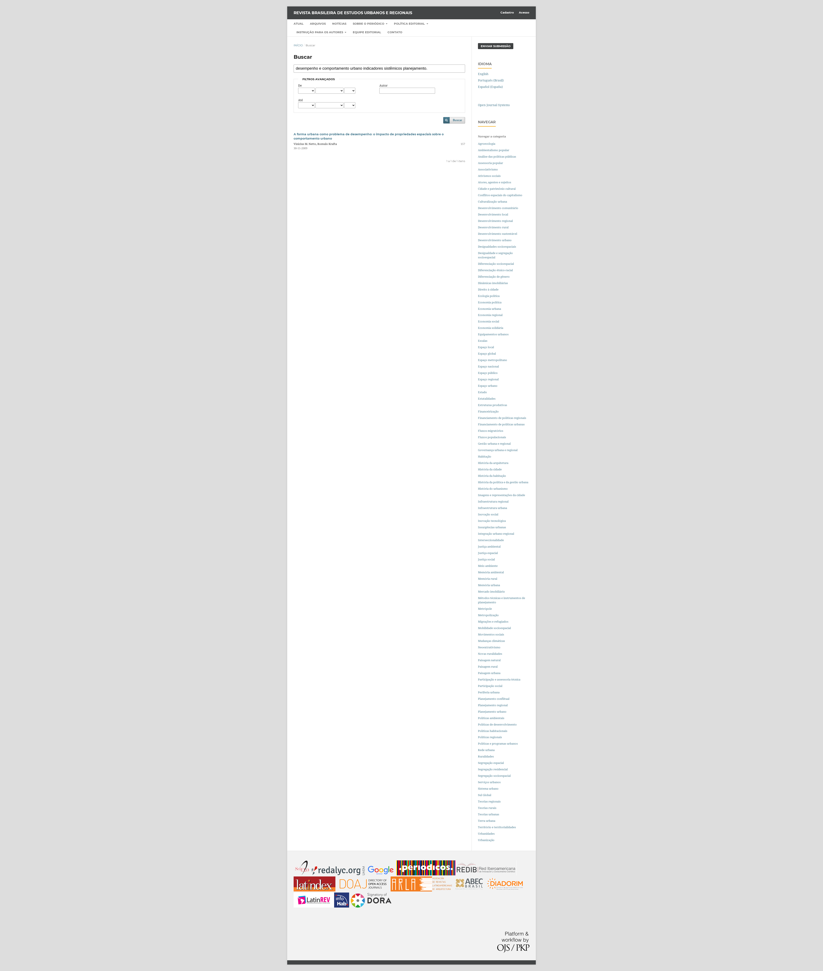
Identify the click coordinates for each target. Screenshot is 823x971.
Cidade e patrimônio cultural (497, 189)
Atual (298, 23)
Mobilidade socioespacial (494, 628)
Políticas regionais (490, 737)
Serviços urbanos (489, 782)
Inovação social (488, 514)
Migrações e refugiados (493, 621)
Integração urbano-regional (496, 534)
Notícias (339, 23)
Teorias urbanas (488, 814)
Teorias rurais (487, 808)
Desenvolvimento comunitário (498, 208)
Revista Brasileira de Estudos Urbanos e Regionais (353, 13)
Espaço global (487, 353)
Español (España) (490, 87)
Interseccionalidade (491, 540)
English (483, 74)
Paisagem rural (488, 666)
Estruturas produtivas (492, 405)
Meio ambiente (488, 566)
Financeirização (488, 411)
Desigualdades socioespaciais (497, 246)
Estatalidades (487, 398)
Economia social (489, 321)
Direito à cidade (488, 289)
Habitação (484, 456)
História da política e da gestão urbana (503, 482)
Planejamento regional (493, 705)
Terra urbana (486, 821)
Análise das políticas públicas (497, 156)
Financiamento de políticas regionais (502, 418)
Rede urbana (486, 750)
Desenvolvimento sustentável (497, 234)
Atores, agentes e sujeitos (494, 182)
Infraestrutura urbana (492, 508)
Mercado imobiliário (491, 591)
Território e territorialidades (497, 827)
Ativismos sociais (489, 176)
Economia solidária (490, 328)
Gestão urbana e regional (494, 444)
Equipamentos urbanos (493, 334)
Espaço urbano (487, 386)
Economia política (490, 302)
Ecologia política (489, 296)
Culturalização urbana (492, 201)
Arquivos (318, 23)
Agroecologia (487, 144)
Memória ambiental (491, 572)
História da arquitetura (493, 463)
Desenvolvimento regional (495, 221)
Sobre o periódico (369, 23)
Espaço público (488, 373)
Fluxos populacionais (492, 437)
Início (298, 45)
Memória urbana (489, 585)
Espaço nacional (488, 366)
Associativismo (488, 169)
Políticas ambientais (491, 718)
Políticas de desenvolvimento (497, 724)
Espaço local (486, 347)
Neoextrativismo (489, 647)
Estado (482, 392)
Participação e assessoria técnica (499, 679)
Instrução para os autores (320, 32)
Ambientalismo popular (493, 150)
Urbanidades (486, 834)
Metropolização (488, 615)
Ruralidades (486, 756)
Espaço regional (488, 379)
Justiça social (486, 559)
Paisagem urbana (489, 673)
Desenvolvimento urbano (495, 240)
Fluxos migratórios (490, 431)
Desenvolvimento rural (493, 227)
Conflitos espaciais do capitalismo (500, 195)
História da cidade (490, 469)
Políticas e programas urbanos (498, 743)
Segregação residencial (493, 769)
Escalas (482, 341)
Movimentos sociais (491, 634)
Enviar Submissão (496, 46)
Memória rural (487, 579)
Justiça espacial (488, 553)
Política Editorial (410, 23)
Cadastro (507, 12)
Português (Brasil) (491, 80)
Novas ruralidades (490, 654)
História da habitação (492, 476)
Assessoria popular (490, 163)
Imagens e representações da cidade (501, 495)
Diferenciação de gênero (494, 277)
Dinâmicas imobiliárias (493, 283)
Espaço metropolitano (492, 360)
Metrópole (485, 609)
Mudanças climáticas (491, 641)
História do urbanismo (493, 489)
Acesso (524, 12)
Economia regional (490, 315)
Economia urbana (489, 309)
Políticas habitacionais (492, 731)
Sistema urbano (488, 788)
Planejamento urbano (492, 712)
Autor (383, 85)
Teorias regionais (489, 801)
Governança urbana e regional (498, 450)
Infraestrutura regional (493, 501)
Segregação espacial (491, 763)
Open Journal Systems (494, 105)
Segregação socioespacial (494, 776)
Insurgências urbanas (492, 527)
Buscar (457, 120)
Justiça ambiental (489, 546)
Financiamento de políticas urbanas (501, 424)
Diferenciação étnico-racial (495, 270)
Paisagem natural (489, 660)
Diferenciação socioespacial (496, 264)
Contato (394, 32)
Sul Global (484, 795)
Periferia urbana (489, 692)
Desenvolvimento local (493, 214)
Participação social (490, 686)
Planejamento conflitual (493, 699)
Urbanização (486, 840)
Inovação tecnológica (492, 521)
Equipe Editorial (367, 32)
